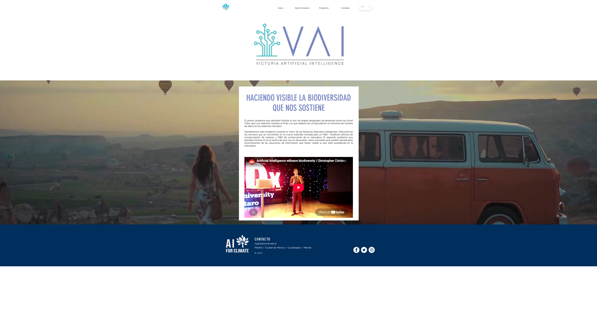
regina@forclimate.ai (265, 243)
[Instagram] (372, 250)
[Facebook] (356, 250)
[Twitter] (364, 250)
